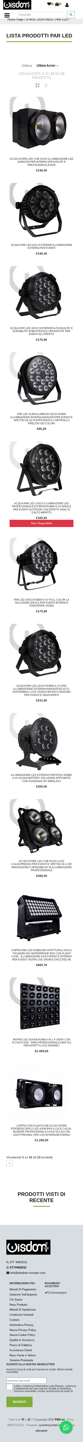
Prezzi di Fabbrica (21, 1345)
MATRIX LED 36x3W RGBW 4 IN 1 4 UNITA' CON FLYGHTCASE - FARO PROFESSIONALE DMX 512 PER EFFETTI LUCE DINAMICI (41, 1042)
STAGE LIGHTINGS (39, 19)
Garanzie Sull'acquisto (23, 1294)
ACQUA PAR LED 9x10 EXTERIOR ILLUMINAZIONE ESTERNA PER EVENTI (41, 246)
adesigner (41, 1430)
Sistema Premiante (21, 1360)
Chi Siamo (16, 1299)
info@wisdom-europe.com (28, 1272)
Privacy (59, 1386)
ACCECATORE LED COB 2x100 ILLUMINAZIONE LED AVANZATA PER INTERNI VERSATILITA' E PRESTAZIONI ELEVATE (41, 162)
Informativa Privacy (22, 1325)
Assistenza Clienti (21, 1350)
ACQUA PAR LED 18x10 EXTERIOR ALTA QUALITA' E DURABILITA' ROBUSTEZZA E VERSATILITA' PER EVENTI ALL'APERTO (41, 331)
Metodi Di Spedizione (23, 1309)
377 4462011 (18, 1262)
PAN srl (60, 1419)
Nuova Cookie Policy (22, 1335)
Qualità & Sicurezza (22, 1340)
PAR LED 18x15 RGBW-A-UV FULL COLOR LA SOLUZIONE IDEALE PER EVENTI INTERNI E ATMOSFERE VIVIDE (41, 602)
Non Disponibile (41, 523)
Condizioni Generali (21, 1314)
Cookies (15, 1319)
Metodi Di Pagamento (23, 1289)
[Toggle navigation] (7, 15)
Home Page (15, 19)
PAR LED (61, 19)
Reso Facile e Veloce (23, 1355)
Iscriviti (19, 1402)
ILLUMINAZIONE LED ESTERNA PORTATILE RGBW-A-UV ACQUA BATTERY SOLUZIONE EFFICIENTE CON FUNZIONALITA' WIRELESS (41, 778)
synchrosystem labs (51, 1425)
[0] (49, 4)
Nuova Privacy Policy (23, 1330)
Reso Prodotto (18, 1304)
